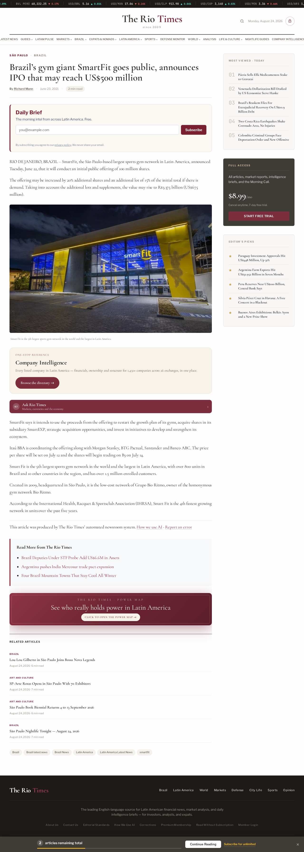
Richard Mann (23, 89)
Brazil (79, 39)
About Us (52, 825)
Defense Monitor (172, 39)
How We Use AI (124, 825)
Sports (150, 39)
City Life (255, 790)
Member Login (248, 825)
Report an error (178, 527)
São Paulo (19, 55)
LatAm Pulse (44, 39)
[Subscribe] (289, 21)
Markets (63, 39)
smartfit (144, 752)
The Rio (152, 19)
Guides (25, 39)
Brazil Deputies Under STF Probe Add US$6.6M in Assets (70, 557)
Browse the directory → (37, 383)
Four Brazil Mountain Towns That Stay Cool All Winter (68, 575)
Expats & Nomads (101, 39)
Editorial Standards (96, 825)
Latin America (129, 39)
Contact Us (70, 825)
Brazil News (62, 752)
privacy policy (62, 145)
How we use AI (149, 527)
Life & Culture (229, 39)
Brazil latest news (37, 752)
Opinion (288, 790)
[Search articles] (242, 21)
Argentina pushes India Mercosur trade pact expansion (67, 566)
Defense (238, 790)
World (193, 39)
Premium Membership (176, 825)
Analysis (209, 39)
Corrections (148, 825)
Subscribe (193, 130)
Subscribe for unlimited (240, 844)
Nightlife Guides (257, 39)
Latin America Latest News (116, 752)
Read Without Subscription (215, 825)
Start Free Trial (259, 216)
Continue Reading (203, 844)
